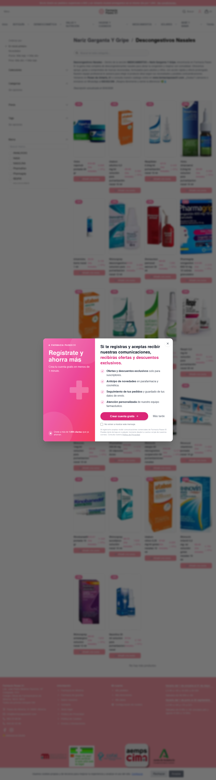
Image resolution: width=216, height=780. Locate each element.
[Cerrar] (168, 343)
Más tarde (159, 416)
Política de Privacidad (131, 435)
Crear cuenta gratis (122, 416)
